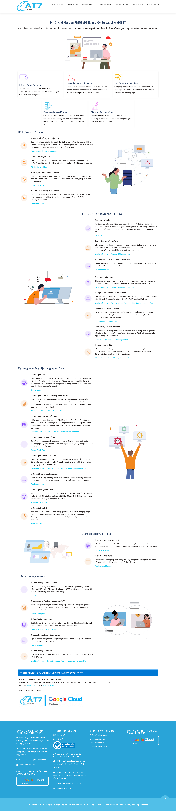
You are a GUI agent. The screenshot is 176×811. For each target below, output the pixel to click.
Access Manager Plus (104, 321)
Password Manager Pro (120, 254)
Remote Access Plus (119, 303)
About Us (138, 5)
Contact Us (153, 5)
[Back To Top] (165, 798)
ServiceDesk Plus (38, 185)
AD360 (135, 287)
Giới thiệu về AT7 (59, 735)
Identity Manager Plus (122, 358)
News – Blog (122, 5)
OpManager (36, 390)
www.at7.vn (31, 685)
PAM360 (118, 321)
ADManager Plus (102, 270)
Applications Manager (104, 566)
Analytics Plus (36, 523)
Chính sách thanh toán (99, 746)
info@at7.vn (30, 765)
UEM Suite (99, 236)
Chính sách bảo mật (98, 739)
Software (87, 5)
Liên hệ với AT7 (59, 739)
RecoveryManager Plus (40, 432)
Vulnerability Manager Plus (76, 468)
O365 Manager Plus (103, 340)
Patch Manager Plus (55, 468)
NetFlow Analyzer (38, 645)
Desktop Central (37, 203)
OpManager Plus (102, 550)
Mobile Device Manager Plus (141, 303)
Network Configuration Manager (44, 151)
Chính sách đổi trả (97, 743)
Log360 (34, 595)
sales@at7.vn (48, 685)
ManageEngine (104, 5)
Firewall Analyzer (38, 614)
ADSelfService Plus (39, 167)
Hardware (73, 5)
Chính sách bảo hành (98, 735)
